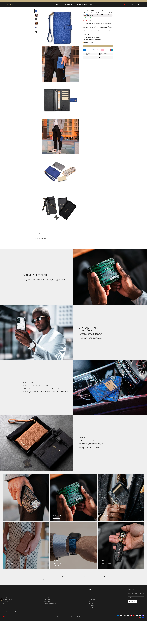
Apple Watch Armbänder (69, 4)
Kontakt (90, 595)
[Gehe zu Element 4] (36, 23)
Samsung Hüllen (6, 597)
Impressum (91, 597)
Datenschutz (91, 603)
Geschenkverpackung (47, 599)
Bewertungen (91, 607)
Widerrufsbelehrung (47, 597)
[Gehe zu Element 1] (36, 11)
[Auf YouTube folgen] (15, 611)
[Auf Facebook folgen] (3, 611)
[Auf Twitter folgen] (6, 611)
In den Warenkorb (98, 45)
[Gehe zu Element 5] (36, 27)
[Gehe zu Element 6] (36, 31)
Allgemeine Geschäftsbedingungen (50, 603)
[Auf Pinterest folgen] (12, 611)
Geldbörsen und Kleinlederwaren (82, 4)
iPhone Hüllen (5, 595)
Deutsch (133, 4)
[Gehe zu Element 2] (36, 15)
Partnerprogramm (92, 599)
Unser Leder (91, 593)
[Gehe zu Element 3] (36, 19)
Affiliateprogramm (92, 605)
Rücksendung (46, 593)
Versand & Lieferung (47, 592)
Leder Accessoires (6, 601)
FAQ (44, 595)
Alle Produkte (5, 592)
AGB (89, 601)
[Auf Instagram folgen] (9, 611)
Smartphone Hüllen (58, 4)
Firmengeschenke (47, 601)
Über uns (90, 592)
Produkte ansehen (9, 517)
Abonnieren (132, 601)
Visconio (79, 616)
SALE (91, 4)
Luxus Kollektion (6, 593)
